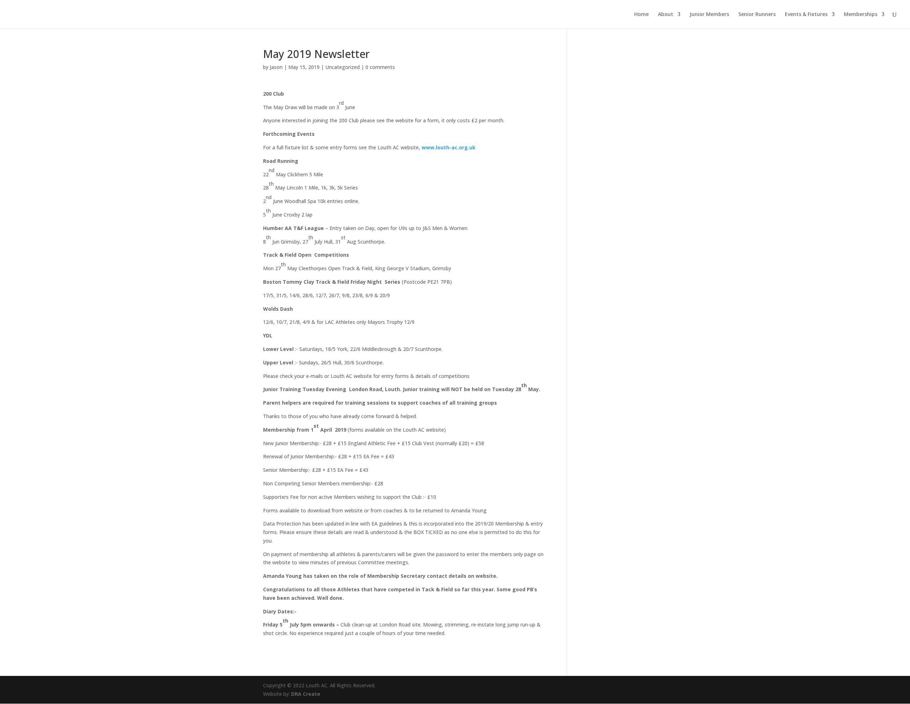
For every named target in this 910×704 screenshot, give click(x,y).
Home (641, 14)
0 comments (380, 67)
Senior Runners (757, 14)
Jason (276, 67)
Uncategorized (342, 67)
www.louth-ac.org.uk (449, 147)
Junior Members (709, 14)
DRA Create (305, 693)
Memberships (860, 14)
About (665, 14)
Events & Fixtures (806, 14)
